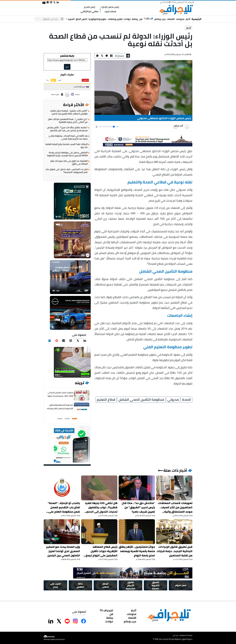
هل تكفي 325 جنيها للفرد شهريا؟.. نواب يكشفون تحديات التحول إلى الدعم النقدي (101, 507)
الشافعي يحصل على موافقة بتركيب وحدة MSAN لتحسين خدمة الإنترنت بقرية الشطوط (67, 154)
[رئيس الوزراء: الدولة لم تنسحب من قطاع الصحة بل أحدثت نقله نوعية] (107, 56)
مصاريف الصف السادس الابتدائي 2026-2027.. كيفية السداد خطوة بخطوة (60, 396)
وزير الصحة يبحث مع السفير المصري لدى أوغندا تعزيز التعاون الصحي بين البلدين (63, 551)
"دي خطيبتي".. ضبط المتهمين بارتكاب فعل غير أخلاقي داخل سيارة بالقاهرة (68, 121)
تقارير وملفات (115, 19)
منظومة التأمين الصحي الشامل (141, 400)
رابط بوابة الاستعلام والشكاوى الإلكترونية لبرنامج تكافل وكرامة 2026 (60, 408)
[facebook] (63, 340)
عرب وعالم (160, 19)
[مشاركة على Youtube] (67, 621)
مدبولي (173, 400)
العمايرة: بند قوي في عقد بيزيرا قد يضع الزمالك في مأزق (69, 162)
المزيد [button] (71, 19)
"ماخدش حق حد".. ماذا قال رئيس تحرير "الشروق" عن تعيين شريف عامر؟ (138, 507)
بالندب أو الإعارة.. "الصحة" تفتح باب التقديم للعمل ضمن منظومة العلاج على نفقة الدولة (64, 507)
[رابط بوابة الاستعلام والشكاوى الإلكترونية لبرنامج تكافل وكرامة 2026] (81, 408)
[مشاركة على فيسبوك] (48, 2)
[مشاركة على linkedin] (58, 2)
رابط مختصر (67, 56)
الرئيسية (196, 19)
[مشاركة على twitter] (54, 2)
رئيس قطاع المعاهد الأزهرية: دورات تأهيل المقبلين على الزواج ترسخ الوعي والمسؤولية (101, 551)
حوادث (127, 19)
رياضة (135, 19)
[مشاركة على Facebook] (83, 621)
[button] (74, 418)
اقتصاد (171, 19)
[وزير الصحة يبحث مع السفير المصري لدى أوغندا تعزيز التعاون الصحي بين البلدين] (62, 531)
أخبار (187, 19)
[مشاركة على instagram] (51, 2)
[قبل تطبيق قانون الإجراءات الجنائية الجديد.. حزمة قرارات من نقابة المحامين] (174, 531)
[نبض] (49, 340)
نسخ (67, 67)
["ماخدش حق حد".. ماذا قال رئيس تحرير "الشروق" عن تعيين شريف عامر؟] (137, 487)
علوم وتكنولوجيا (97, 19)
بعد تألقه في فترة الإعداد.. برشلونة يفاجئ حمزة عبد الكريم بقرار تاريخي (68, 137)
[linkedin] (85, 340)
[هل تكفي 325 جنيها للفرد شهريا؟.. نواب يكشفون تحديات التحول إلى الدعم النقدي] (99, 487)
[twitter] (78, 340)
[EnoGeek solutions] (54, 636)
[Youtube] (56, 340)
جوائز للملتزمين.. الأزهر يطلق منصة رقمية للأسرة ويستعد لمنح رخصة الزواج (137, 551)
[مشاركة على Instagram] (75, 621)
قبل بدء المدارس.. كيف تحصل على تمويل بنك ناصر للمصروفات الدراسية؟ (67, 171)
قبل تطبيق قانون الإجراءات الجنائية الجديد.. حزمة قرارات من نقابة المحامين (174, 551)
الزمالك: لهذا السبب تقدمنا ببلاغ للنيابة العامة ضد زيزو (66, 146)
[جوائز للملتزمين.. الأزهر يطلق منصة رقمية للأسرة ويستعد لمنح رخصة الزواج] (137, 531)
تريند (79, 382)
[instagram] (70, 340)
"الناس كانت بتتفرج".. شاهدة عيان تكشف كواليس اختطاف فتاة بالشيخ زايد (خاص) (69, 112)
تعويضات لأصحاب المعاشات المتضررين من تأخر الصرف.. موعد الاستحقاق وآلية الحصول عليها (175, 507)
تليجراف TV (106, 610)
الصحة (186, 400)
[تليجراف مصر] (175, 9)
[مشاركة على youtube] (43, 2)
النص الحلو (81, 19)
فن (140, 19)
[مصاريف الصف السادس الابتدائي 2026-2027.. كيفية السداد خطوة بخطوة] (81, 395)
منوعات (180, 19)
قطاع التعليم (106, 400)
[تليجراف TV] (148, 18)
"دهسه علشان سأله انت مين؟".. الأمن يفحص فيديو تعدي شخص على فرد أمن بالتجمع (67, 129)
